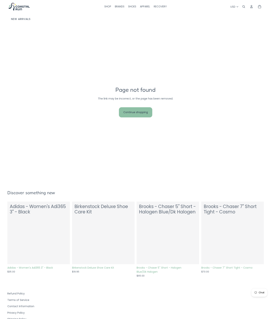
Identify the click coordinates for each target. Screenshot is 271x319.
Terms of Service (18, 300)
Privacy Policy (16, 313)
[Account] (251, 7)
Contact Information (20, 306)
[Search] (244, 7)
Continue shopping (135, 112)
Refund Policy (16, 293)
